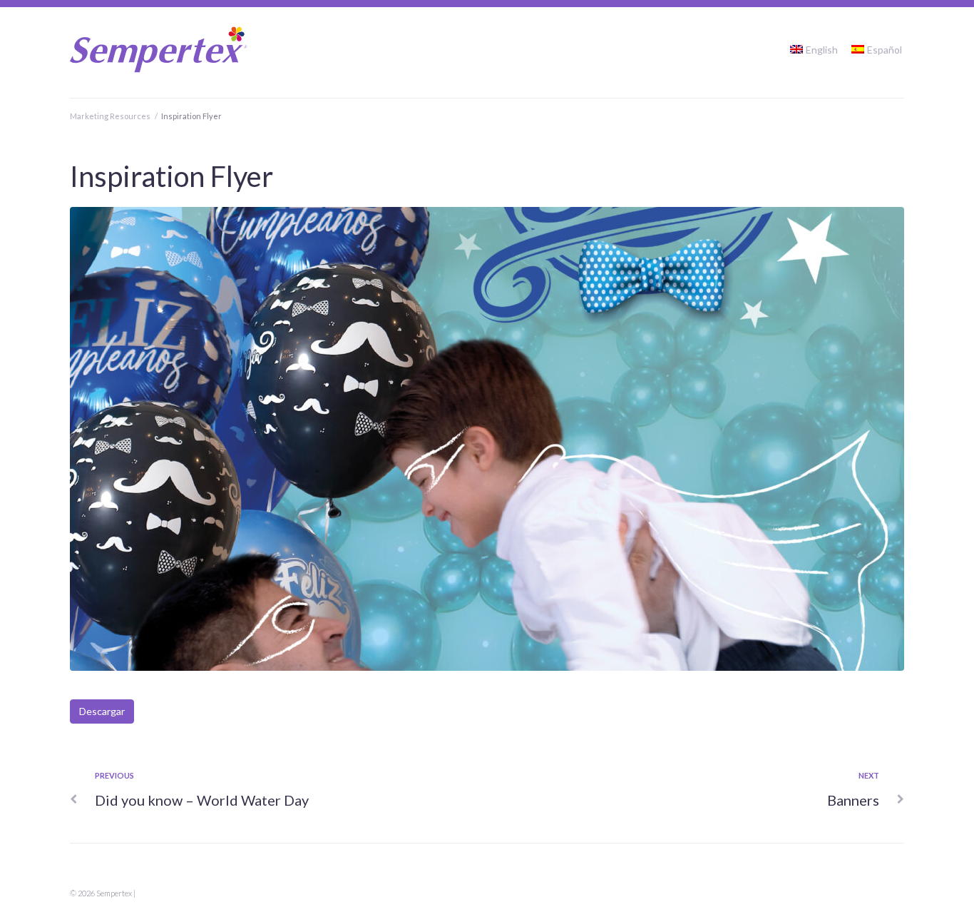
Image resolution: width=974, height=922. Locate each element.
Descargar (102, 711)
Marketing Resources (110, 116)
